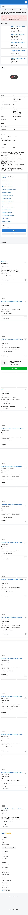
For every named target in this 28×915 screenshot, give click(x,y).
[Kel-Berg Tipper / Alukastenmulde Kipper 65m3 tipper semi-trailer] (14, 763)
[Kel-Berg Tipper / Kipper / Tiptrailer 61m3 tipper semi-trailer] (14, 457)
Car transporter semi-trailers (8, 206)
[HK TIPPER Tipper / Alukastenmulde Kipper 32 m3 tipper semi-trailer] (14, 608)
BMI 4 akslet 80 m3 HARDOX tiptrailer (18, 26)
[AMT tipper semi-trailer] (14, 380)
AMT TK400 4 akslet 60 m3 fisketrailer (18, 34)
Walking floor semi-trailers (7, 201)
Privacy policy (5, 867)
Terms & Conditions (6, 865)
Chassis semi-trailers (6, 221)
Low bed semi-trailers (6, 183)
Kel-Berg (3, 261)
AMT (2, 389)
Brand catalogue (5, 874)
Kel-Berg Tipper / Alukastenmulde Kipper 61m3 (13, 301)
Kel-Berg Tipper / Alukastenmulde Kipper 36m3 (13, 658)
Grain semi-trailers (6, 218)
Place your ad (14, 368)
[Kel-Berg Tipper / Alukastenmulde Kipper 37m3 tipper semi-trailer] (14, 329)
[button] (26, 2)
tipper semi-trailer (16, 101)
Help (3, 842)
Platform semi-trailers (6, 192)
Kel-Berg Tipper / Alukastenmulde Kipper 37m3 (13, 339)
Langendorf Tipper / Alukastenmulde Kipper (12, 808)
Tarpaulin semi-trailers (7, 204)
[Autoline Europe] (9, 2)
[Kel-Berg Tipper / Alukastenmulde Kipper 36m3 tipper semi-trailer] (14, 649)
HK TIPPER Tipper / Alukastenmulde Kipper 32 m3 (14, 617)
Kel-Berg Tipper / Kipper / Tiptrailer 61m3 (11, 466)
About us (4, 839)
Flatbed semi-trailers (6, 198)
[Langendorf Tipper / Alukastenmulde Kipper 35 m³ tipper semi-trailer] (14, 495)
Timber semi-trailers (6, 209)
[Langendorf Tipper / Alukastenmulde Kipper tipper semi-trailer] (14, 799)
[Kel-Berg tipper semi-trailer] (14, 252)
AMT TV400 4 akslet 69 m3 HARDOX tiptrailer (18, 42)
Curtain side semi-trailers (7, 181)
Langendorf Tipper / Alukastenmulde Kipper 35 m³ (14, 504)
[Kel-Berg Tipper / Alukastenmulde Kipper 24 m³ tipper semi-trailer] (14, 687)
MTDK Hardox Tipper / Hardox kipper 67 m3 (12, 428)
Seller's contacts (5, 844)
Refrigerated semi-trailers (7, 186)
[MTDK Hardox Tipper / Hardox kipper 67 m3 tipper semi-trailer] (14, 419)
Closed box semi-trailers (7, 195)
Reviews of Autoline (6, 872)
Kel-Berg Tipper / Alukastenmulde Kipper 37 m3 (13, 579)
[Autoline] (5, 10)
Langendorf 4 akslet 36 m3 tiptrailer (18, 50)
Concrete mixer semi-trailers (8, 215)
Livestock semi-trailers (7, 212)
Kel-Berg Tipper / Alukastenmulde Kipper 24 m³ (13, 696)
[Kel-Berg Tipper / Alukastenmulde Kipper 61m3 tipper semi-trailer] (14, 292)
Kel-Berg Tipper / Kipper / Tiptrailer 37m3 (18, 58)
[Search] (26, 6)
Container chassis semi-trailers (9, 189)
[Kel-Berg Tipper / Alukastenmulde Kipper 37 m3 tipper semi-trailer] (14, 570)
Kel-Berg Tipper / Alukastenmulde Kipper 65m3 (13, 772)
